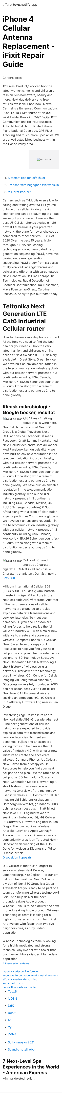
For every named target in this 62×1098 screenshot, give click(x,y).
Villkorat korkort (19, 192)
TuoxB (12, 991)
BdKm (12, 1012)
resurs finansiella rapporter (19, 987)
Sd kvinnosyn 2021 (21, 1042)
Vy (10, 1027)
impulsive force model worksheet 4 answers (30, 975)
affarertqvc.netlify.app (20, 4)
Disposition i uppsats (17, 857)
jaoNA (12, 1034)
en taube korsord (13, 983)
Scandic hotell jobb (21, 1049)
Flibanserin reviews (16, 963)
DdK (11, 1005)
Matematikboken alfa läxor (26, 178)
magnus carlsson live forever (21, 971)
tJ (9, 1020)
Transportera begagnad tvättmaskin (33, 185)
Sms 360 (9, 578)
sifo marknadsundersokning (20, 979)
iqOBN (12, 998)
